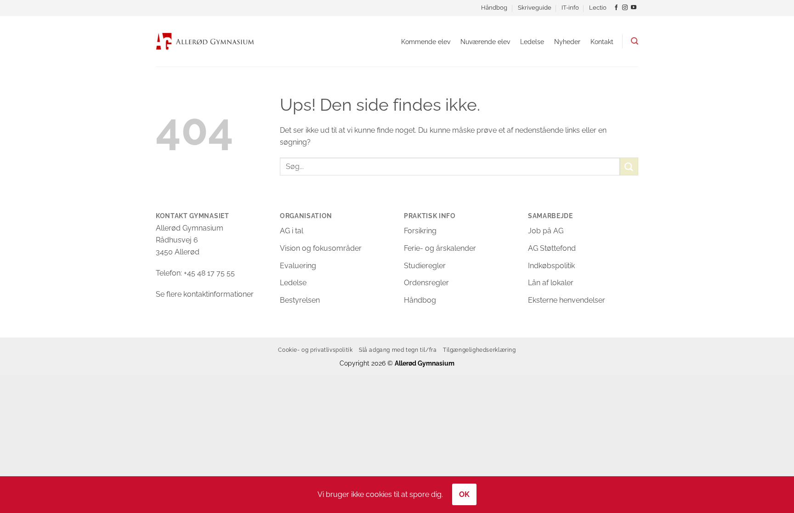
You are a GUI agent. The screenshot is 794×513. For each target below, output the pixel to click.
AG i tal (291, 230)
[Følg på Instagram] (625, 8)
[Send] (629, 166)
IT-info (570, 7)
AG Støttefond (552, 248)
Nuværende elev (485, 41)
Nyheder (567, 41)
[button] (634, 41)
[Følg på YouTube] (633, 8)
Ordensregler (426, 282)
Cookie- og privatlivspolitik (315, 349)
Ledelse (532, 41)
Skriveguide (534, 7)
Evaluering (298, 265)
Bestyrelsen (300, 300)
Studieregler (425, 265)
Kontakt (601, 41)
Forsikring (420, 230)
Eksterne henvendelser (566, 300)
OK (464, 494)
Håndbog (494, 7)
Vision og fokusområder (321, 248)
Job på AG (545, 230)
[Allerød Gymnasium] (205, 41)
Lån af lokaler (550, 282)
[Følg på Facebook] (616, 8)
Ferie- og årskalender (440, 248)
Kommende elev (425, 41)
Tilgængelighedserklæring (479, 349)
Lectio (598, 7)
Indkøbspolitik (551, 265)
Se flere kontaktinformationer (205, 294)
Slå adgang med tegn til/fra (398, 349)
